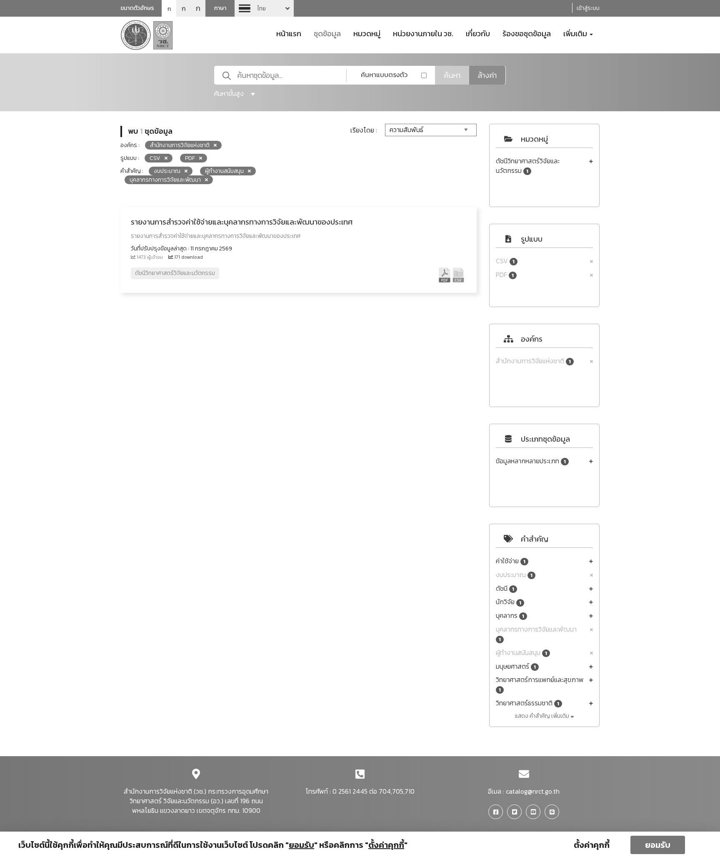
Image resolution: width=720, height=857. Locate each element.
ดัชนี (505, 588)
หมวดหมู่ (366, 33)
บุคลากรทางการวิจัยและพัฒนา (536, 634)
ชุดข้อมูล (327, 33)
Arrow (264, 8)
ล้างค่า (487, 75)
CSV (505, 261)
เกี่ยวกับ (478, 33)
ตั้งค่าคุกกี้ (592, 845)
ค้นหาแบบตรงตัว (384, 75)
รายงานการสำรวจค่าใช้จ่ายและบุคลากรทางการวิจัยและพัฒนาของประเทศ (241, 221)
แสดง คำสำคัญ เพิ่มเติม (542, 716)
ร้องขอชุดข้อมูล (526, 33)
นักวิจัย (508, 602)
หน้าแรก (288, 33)
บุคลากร (510, 615)
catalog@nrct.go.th (533, 791)
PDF (505, 275)
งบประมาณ (514, 575)
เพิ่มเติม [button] (576, 33)
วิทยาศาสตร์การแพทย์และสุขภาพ (540, 684)
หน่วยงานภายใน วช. (423, 33)
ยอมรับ (657, 845)
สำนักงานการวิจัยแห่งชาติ (533, 361)
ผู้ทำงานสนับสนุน (521, 652)
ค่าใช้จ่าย (510, 561)
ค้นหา (452, 75)
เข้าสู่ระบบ (588, 8)
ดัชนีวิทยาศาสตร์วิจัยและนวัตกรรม (528, 165)
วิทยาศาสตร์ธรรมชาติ (527, 703)
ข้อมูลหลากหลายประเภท (531, 461)
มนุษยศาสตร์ (516, 666)
